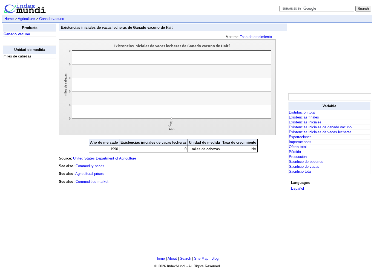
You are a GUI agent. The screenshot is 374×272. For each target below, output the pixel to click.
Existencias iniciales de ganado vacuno (320, 127)
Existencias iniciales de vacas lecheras (320, 132)
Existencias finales (304, 117)
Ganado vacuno (51, 19)
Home (9, 19)
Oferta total (298, 147)
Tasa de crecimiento (256, 37)
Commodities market (92, 182)
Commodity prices (90, 166)
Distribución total (302, 112)
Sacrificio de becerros (306, 162)
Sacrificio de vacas (304, 166)
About (172, 258)
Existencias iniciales (305, 122)
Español (297, 188)
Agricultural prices (89, 174)
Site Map (201, 258)
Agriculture (26, 19)
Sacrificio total (300, 171)
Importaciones (300, 142)
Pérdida (295, 152)
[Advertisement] (25, 145)
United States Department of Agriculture (104, 158)
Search (185, 258)
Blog (214, 258)
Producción (298, 157)
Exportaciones (300, 137)
